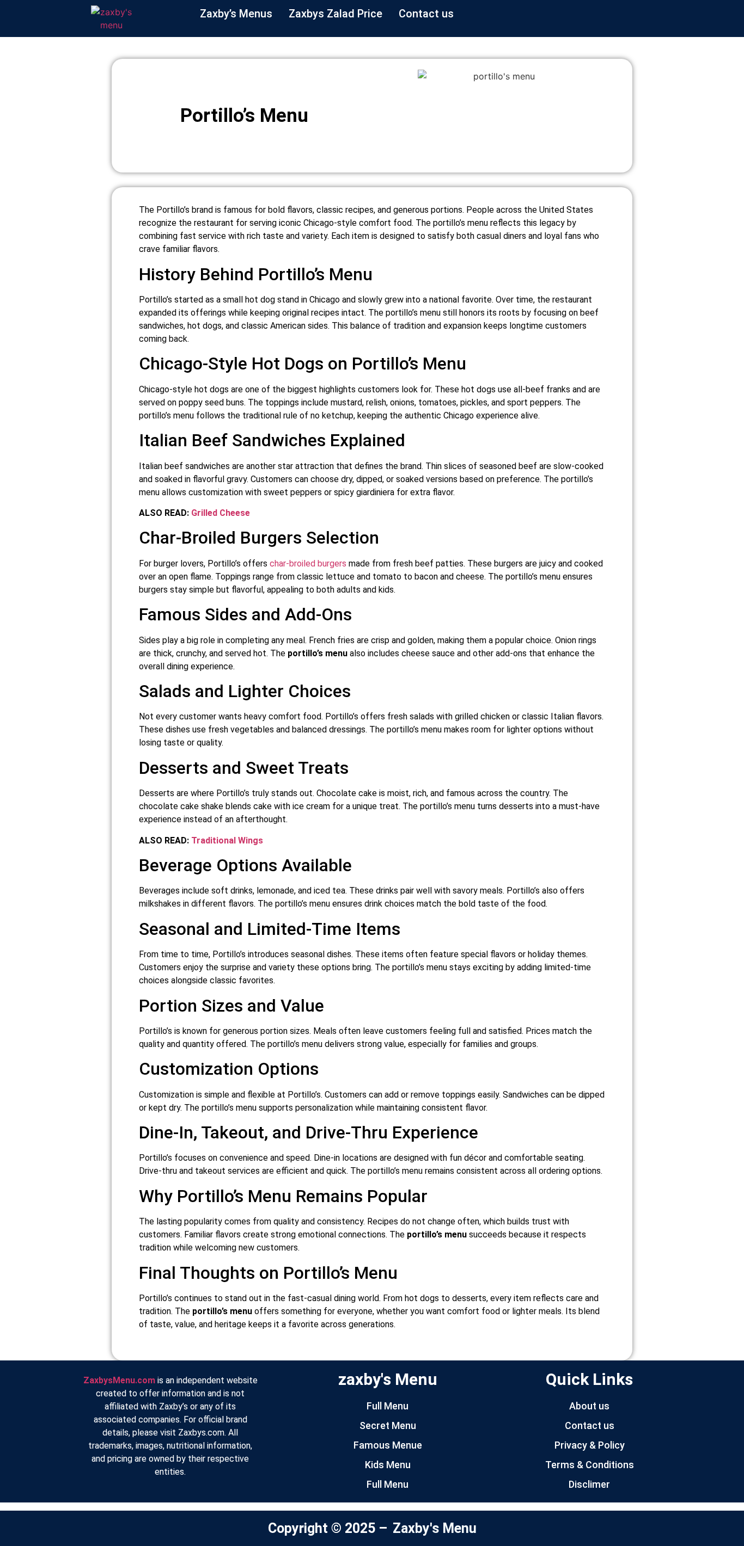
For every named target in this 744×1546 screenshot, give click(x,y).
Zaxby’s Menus (236, 13)
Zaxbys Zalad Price (335, 13)
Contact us (426, 13)
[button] (429, 13)
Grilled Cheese (219, 513)
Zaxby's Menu (435, 1528)
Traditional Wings (227, 840)
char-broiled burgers (308, 563)
